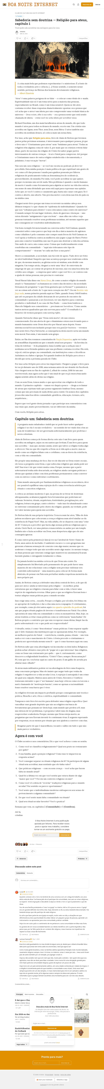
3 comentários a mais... (22, 984)
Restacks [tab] (30, 873)
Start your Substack (45, 1080)
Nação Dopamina (64, 339)
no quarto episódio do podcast (67, 607)
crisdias (22, 31)
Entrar (97, 4)
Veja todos (21, 1044)
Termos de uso (63, 1033)
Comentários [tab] (20, 873)
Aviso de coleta (66, 1075)
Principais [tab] (19, 994)
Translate (19, 16)
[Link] (12, 418)
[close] (71, 998)
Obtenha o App (62, 1080)
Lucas (21, 892)
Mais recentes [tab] (29, 994)
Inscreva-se (87, 4)
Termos (56, 1075)
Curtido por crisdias (27, 894)
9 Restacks (39, 844)
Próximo (81, 859)
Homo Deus (46, 280)
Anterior (23, 859)
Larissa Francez (25, 939)
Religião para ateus (41, 138)
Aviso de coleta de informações (56, 1035)
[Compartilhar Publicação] (78, 4)
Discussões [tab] (39, 994)
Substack (43, 1085)
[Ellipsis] (88, 891)
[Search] (74, 4)
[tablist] (24, 873)
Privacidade (49, 1075)
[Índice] (2, 544)
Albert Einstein (27, 93)
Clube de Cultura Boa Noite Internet (30, 13)
